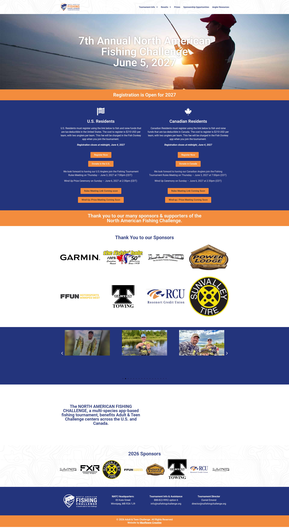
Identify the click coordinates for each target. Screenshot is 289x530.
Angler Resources (220, 7)
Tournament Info (147, 7)
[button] (101, 191)
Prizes (177, 7)
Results (164, 7)
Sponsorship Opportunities (196, 7)
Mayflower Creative (151, 522)
